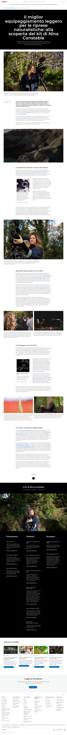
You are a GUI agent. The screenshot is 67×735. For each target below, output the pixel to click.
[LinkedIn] (59, 729)
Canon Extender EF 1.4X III (28, 446)
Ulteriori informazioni (24, 665)
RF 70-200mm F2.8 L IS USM (27, 447)
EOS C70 (43, 430)
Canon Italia (4, 729)
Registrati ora (33, 687)
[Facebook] (54, 729)
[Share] (33, 478)
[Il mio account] (62, 2)
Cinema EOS (28, 112)
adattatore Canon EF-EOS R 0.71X (27, 430)
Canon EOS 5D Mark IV (11, 568)
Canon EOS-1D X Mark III (37, 277)
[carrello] (64, 2)
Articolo (35, 655)
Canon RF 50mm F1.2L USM (32, 555)
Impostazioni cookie (16, 726)
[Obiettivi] (25, 4)
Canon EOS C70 (31, 95)
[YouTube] (64, 729)
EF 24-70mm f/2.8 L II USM (51, 414)
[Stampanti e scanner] (34, 4)
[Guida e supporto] (50, 4)
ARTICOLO (33, 13)
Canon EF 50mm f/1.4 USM (21, 444)
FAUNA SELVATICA (7, 655)
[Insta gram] (56, 729)
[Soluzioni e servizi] (42, 4)
